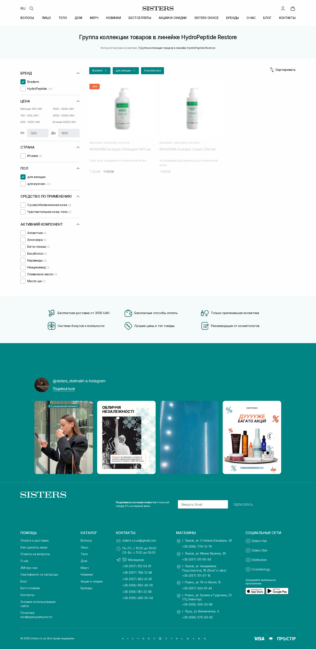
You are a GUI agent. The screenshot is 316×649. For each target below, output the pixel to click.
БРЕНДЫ (232, 18)
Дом (84, 561)
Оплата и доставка (34, 540)
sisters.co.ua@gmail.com (139, 540)
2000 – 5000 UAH (63, 115)
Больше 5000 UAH (64, 122)
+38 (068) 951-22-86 (137, 591)
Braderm (95, 142)
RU (23, 8)
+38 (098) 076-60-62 (197, 617)
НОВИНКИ (113, 18)
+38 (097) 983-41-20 (137, 579)
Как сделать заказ (34, 547)
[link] (293, 8)
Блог (23, 581)
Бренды (86, 588)
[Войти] (283, 8)
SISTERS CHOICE (206, 18)
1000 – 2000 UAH (63, 108)
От (22, 133)
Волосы (86, 540)
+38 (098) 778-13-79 (197, 546)
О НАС (251, 18)
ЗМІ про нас (28, 568)
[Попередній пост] (41, 437)
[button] (99, 70)
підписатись (243, 504)
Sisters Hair (259, 541)
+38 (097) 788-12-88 (137, 572)
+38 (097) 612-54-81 (136, 566)
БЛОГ (267, 18)
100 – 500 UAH (29, 115)
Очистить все (152, 70)
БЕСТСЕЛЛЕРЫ (140, 18)
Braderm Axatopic (117, 142)
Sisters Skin (259, 550)
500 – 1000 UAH (30, 122)
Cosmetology (261, 569)
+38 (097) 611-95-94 (196, 559)
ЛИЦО (46, 18)
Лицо (84, 547)
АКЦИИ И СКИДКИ (173, 18)
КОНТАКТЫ (287, 18)
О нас (24, 561)
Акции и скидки (92, 581)
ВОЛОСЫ (27, 18)
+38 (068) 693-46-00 (137, 585)
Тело (84, 554)
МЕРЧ (94, 18)
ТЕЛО (62, 18)
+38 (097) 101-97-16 (196, 575)
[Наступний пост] (274, 437)
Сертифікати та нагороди (39, 574)
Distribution (259, 560)
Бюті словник (30, 588)
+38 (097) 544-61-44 (197, 588)
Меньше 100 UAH (31, 108)
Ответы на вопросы (35, 554)
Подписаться (64, 388)
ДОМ (78, 18)
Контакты (27, 595)
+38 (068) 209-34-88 (197, 604)
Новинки (87, 574)
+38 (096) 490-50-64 (137, 598)
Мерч (85, 568)
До (53, 133)
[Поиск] (31, 8)
